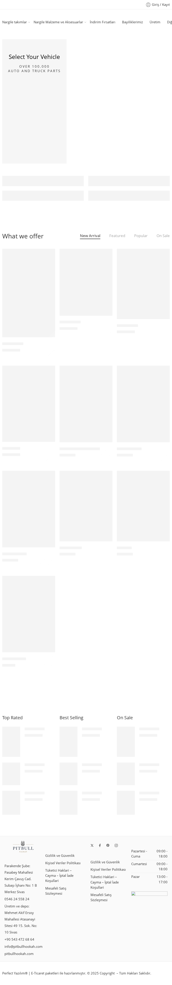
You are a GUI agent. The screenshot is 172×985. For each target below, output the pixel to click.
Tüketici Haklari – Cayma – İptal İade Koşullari (59, 875)
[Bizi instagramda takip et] (116, 845)
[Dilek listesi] (48, 255)
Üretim (155, 22)
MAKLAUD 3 (12, 343)
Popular (141, 236)
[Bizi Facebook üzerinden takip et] (100, 845)
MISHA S (124, 547)
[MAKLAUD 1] (143, 284)
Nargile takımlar (14, 22)
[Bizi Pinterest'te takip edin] (108, 845)
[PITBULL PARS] (143, 404)
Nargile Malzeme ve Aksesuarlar (58, 22)
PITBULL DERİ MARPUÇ (80, 448)
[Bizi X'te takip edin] (92, 845)
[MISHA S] (143, 506)
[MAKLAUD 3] (28, 293)
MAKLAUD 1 (127, 325)
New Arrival (90, 236)
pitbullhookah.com (19, 954)
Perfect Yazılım (13, 973)
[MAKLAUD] (28, 404)
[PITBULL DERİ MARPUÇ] (86, 404)
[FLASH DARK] (86, 506)
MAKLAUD (11, 448)
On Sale (163, 236)
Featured (117, 236)
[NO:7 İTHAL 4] (28, 614)
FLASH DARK (71, 547)
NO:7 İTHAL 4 (14, 658)
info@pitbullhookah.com (23, 946)
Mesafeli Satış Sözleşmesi (55, 891)
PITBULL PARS (129, 448)
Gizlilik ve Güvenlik (60, 855)
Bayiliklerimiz (132, 22)
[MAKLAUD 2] (86, 282)
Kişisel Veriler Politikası (63, 863)
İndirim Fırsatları (102, 22)
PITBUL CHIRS (14, 553)
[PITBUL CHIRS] (28, 509)
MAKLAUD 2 (70, 322)
